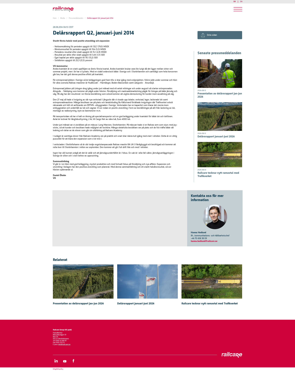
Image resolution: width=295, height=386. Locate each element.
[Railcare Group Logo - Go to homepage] (75, 9)
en (241, 2)
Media (62, 18)
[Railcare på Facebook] (73, 361)
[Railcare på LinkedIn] (56, 361)
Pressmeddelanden (76, 18)
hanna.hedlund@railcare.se (204, 241)
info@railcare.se (64, 344)
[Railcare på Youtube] (65, 361)
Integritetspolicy (58, 369)
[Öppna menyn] (237, 9)
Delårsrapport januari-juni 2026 (216, 136)
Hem (54, 18)
